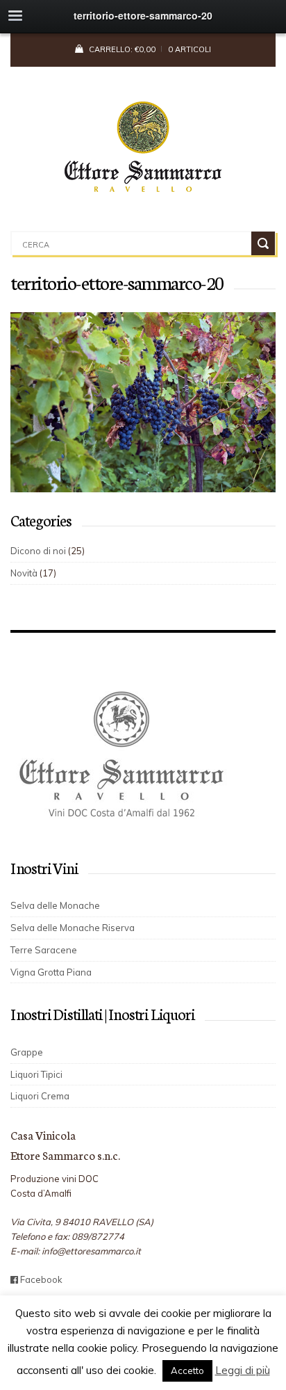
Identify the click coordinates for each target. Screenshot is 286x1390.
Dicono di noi (38, 550)
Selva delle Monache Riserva (72, 927)
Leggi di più (242, 1370)
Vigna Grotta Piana (51, 972)
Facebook (40, 1279)
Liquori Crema (39, 1095)
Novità (23, 573)
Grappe (26, 1052)
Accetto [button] (187, 1370)
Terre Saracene (43, 949)
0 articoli (189, 49)
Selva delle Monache (55, 905)
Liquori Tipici (36, 1074)
